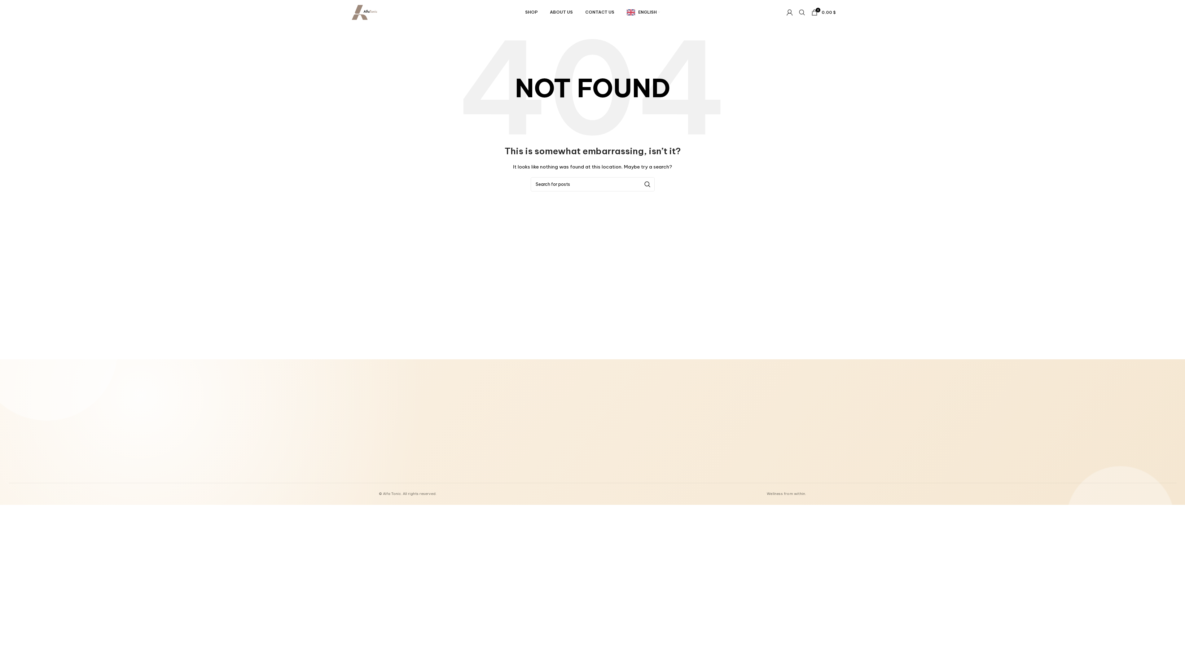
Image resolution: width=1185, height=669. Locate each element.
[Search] (802, 12)
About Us (533, 410)
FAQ (617, 452)
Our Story (623, 410)
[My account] (789, 12)
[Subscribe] (798, 431)
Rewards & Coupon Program (640, 427)
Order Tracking (627, 436)
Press (618, 444)
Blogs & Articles (629, 419)
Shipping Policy (538, 444)
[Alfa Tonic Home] (416, 413)
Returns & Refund (540, 436)
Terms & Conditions (543, 427)
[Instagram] (721, 465)
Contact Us (535, 419)
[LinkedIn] (734, 465)
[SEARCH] (647, 184)
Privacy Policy (538, 452)
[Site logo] (364, 12)
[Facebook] (708, 465)
